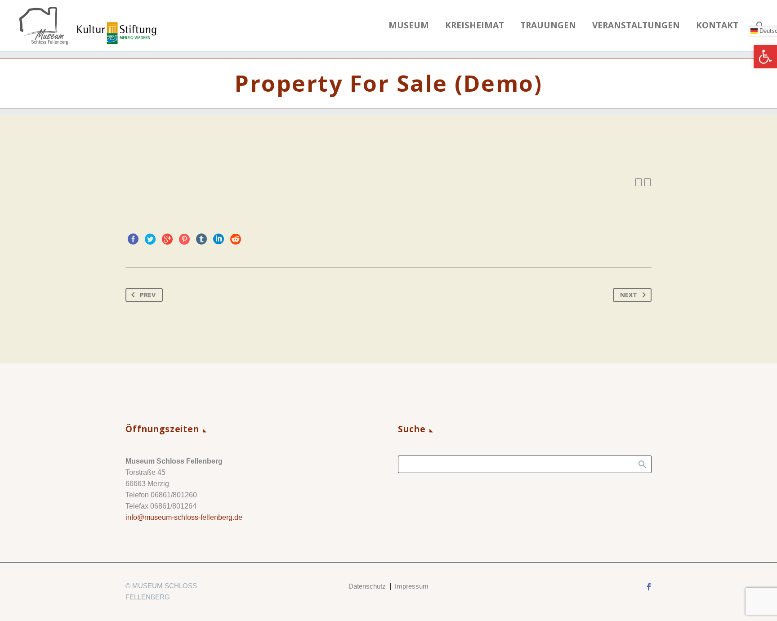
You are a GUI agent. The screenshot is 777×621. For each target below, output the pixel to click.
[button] (765, 56)
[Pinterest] (184, 239)
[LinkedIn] (218, 239)
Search (642, 464)
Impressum (412, 586)
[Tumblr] (201, 239)
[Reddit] (235, 239)
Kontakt (717, 25)
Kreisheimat (474, 25)
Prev (148, 294)
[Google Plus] (167, 239)
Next (628, 294)
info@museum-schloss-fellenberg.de (183, 517)
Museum (408, 25)
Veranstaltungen (636, 25)
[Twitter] (150, 239)
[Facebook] (133, 239)
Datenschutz (367, 586)
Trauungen (548, 25)
